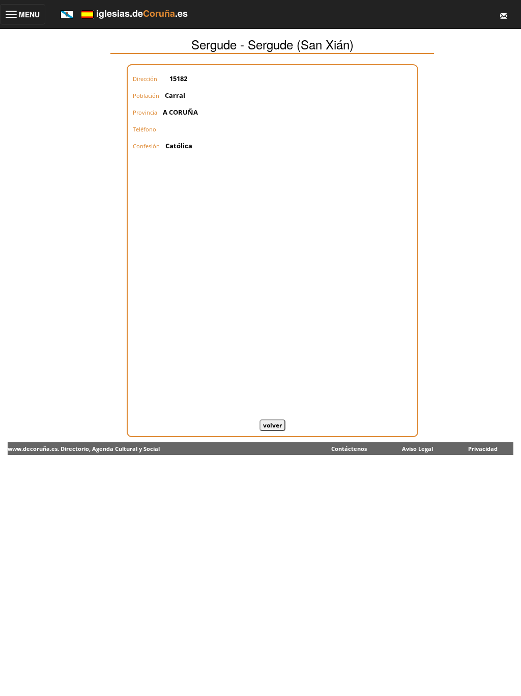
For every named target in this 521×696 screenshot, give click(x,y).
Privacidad (483, 448)
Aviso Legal (417, 448)
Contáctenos (349, 448)
